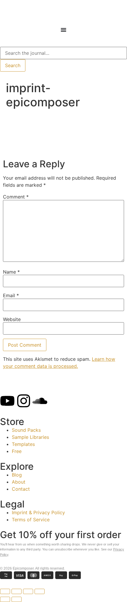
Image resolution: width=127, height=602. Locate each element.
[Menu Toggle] (63, 30)
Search (12, 65)
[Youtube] (7, 400)
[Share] (17, 591)
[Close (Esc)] (5, 591)
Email (11, 295)
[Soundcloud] (39, 400)
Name (11, 271)
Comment (16, 196)
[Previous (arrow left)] (5, 599)
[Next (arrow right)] (17, 599)
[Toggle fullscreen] (28, 591)
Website (12, 319)
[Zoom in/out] (40, 591)
